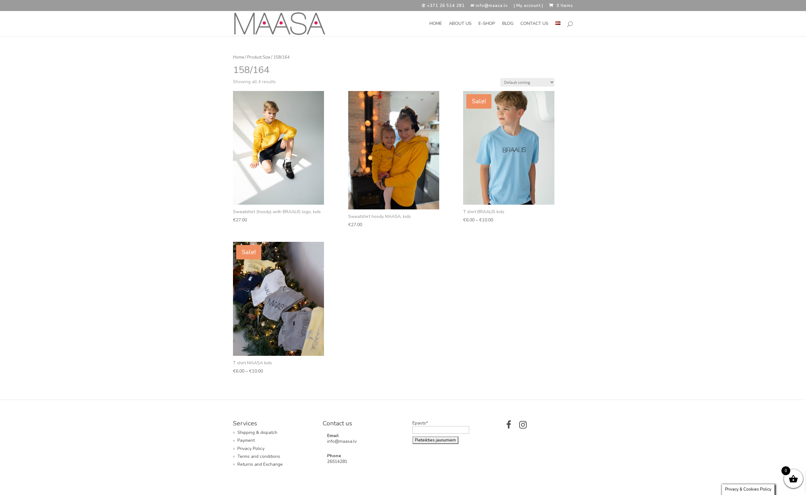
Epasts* (420, 423)
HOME (435, 23)
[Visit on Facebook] (508, 427)
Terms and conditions (258, 456)
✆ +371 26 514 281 (443, 6)
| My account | (528, 6)
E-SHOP (487, 23)
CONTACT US (534, 23)
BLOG (508, 23)
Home (238, 57)
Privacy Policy (250, 449)
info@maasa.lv (342, 441)
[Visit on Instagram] (523, 427)
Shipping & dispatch (257, 432)
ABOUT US (460, 23)
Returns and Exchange (260, 464)
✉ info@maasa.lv (489, 6)
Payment (246, 440)
